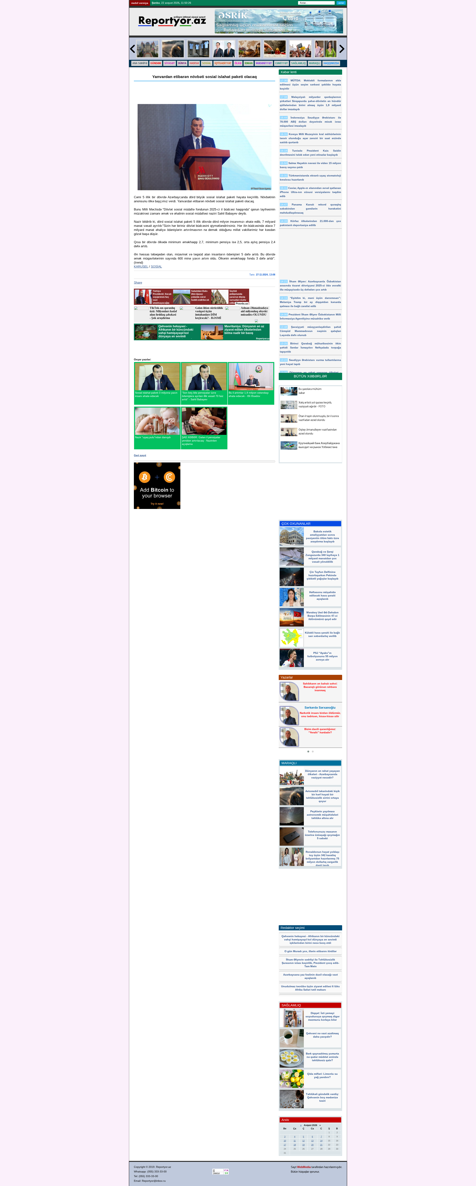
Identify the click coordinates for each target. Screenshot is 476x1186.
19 (303, 1145)
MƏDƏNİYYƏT (264, 63)
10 (285, 1141)
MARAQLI (314, 63)
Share (138, 282)
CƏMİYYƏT (281, 63)
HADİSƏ (194, 63)
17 (285, 1145)
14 (321, 1141)
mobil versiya (139, 2)
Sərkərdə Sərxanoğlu (320, 707)
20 (312, 1145)
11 (295, 1141)
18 (295, 1145)
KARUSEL (141, 266)
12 (303, 1141)
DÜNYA (182, 63)
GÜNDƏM (155, 63)
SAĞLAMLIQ (298, 63)
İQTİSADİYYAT (223, 63)
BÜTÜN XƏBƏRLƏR (310, 376)
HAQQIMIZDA (331, 63)
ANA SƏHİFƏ (139, 63)
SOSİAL (206, 63)
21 (321, 1145)
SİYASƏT (169, 63)
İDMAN (249, 63)
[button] (308, 751)
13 (312, 1141)
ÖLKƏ (238, 63)
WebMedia (304, 1167)
